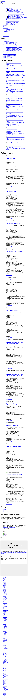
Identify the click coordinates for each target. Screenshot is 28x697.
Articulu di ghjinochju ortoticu (12, 22)
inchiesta (7, 186)
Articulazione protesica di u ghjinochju (16, 14)
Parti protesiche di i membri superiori (13, 18)
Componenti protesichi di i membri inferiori (17, 12)
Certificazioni (8, 30)
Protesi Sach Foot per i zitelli (13, 446)
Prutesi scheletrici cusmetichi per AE (13, 96)
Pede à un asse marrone (12, 310)
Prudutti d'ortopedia (10, 23)
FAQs (4, 26)
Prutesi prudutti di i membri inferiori (13, 11)
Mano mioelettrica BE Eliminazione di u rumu (15, 75)
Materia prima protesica (10, 19)
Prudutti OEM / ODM (10, 24)
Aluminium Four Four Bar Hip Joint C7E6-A (15, 122)
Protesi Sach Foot (10, 158)
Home (4, 5)
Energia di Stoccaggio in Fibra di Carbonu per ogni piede (14, 342)
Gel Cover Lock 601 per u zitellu (12, 143)
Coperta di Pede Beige (12, 404)
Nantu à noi (5, 28)
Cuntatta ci (5, 31)
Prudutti (4, 7)
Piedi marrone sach (11, 191)
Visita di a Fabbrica (10, 29)
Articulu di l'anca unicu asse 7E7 (12, 125)
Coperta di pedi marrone (12, 425)
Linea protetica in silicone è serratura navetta (17, 17)
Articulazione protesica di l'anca (14, 15)
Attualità (5, 25)
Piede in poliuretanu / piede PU (14, 9)
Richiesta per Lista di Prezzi (6, 519)
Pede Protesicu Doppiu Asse (13, 223)
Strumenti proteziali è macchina (12, 21)
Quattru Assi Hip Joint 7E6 (11, 129)
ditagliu (10, 186)
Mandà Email (3, 538)
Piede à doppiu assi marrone (13, 279)
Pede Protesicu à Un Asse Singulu (15, 251)
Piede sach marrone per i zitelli (14, 474)
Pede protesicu (9, 8)
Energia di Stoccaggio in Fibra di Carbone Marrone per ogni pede (14, 374)
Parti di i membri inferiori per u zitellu (16, 16)
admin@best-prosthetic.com (9, 527)
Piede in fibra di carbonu (13, 10)
